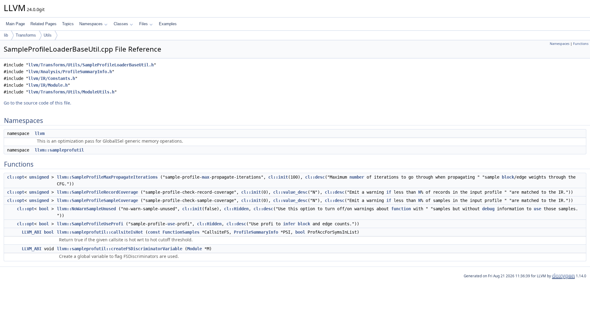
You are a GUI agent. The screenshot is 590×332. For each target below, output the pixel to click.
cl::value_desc (290, 192)
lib (6, 35)
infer (289, 223)
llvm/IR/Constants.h (51, 78)
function (401, 208)
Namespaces (91, 24)
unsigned (39, 177)
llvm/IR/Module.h (48, 85)
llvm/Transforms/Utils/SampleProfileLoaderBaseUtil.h (91, 64)
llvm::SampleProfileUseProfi (90, 223)
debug (488, 208)
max (205, 177)
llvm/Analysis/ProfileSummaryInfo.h (70, 71)
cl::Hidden (236, 208)
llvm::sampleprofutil (59, 150)
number (356, 177)
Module (194, 248)
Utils (48, 35)
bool (44, 208)
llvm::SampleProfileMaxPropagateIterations (107, 177)
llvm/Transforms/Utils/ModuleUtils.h (71, 91)
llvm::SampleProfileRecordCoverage (97, 192)
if (388, 192)
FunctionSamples (181, 232)
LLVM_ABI (31, 232)
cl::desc (315, 177)
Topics (68, 24)
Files (143, 24)
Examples (168, 24)
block (508, 177)
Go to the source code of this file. (37, 103)
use (537, 208)
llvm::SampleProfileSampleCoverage (97, 200)
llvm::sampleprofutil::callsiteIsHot (100, 232)
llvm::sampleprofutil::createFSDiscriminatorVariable (119, 248)
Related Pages (43, 24)
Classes (121, 24)
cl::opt (15, 177)
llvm (40, 133)
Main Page (15, 24)
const (154, 232)
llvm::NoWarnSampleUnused (86, 208)
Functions (580, 44)
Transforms (26, 35)
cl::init (278, 177)
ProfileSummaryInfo (256, 232)
